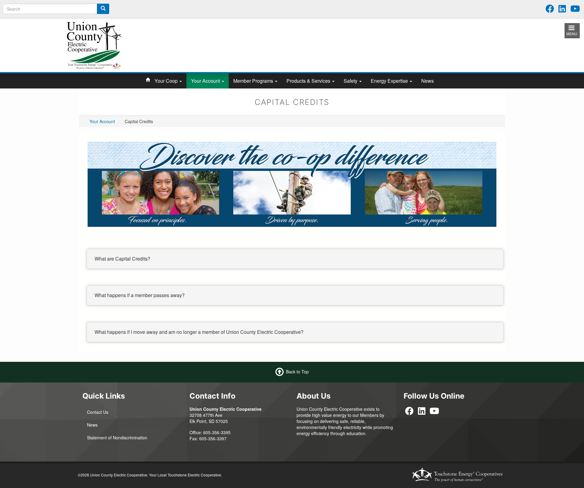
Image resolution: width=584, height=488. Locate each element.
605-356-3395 (217, 432)
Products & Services (309, 80)
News (427, 80)
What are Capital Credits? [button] (122, 258)
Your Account (206, 80)
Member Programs (253, 80)
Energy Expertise (390, 80)
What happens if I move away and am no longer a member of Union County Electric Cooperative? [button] (199, 331)
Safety (351, 80)
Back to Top (297, 372)
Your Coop (167, 80)
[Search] (103, 9)
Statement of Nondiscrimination (117, 437)
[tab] (295, 259)
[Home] (94, 45)
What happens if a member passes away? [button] (140, 295)
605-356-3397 (213, 438)
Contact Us (97, 412)
